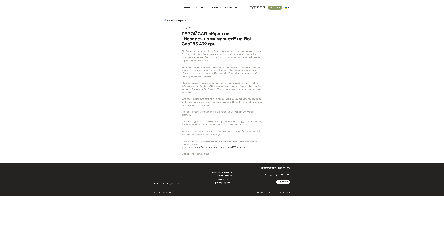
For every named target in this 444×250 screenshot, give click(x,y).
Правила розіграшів (222, 183)
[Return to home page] (165, 7)
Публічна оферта (284, 192)
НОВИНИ (228, 7)
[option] (286, 7)
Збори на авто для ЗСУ (222, 176)
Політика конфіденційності (265, 192)
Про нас (222, 169)
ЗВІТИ (237, 7)
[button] (251, 7)
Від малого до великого (222, 172)
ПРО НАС (186, 7)
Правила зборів (222, 179)
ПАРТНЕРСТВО (216, 7)
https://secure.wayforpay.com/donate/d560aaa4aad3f (220, 147)
